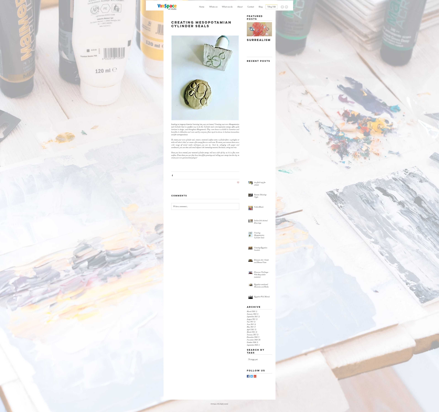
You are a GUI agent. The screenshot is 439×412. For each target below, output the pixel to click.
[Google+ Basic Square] (255, 376)
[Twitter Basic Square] (251, 376)
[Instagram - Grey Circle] (286, 7)
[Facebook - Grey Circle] (282, 7)
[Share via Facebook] (172, 175)
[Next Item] (268, 29)
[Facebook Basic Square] (248, 376)
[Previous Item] (250, 29)
